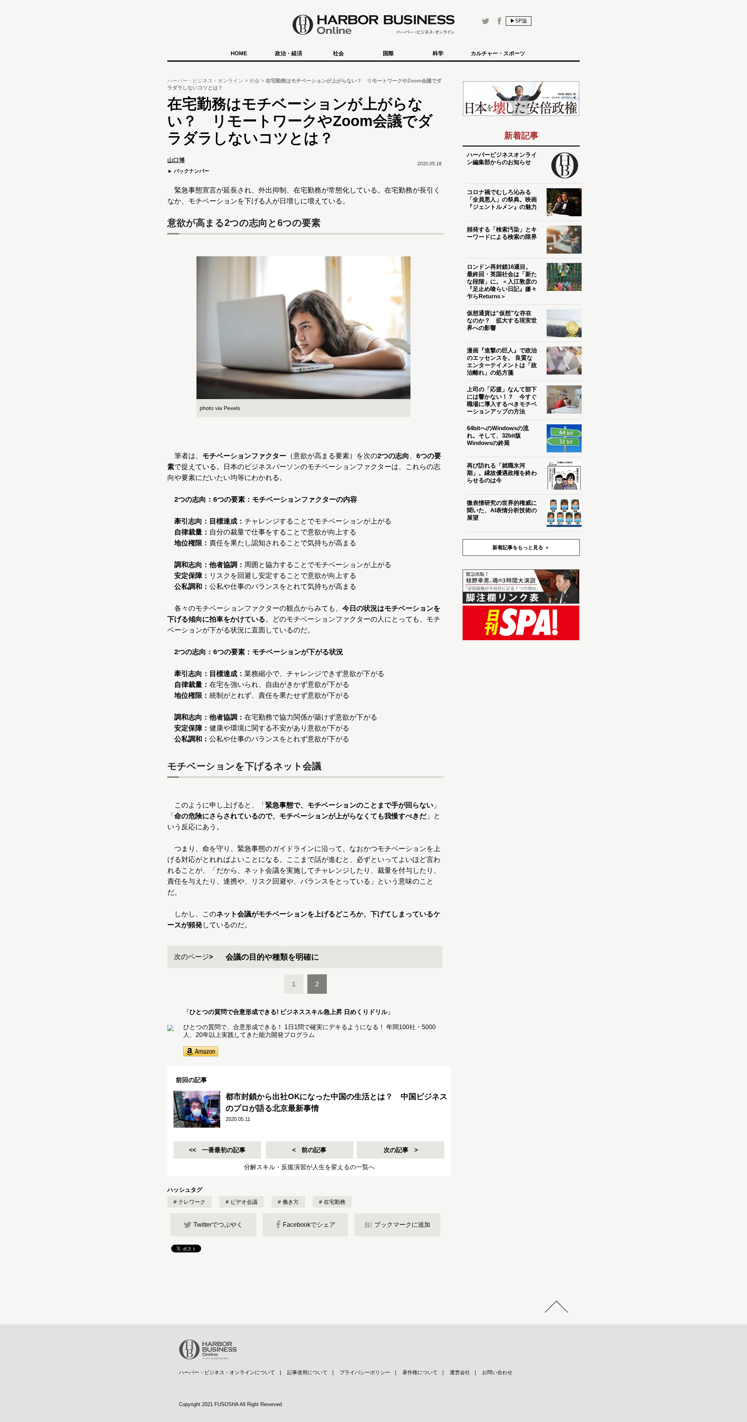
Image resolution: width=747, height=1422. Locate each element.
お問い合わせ (497, 1372)
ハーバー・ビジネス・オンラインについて (227, 1372)
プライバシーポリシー (365, 1372)
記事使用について (307, 1372)
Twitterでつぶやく (218, 1224)
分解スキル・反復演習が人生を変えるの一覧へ (309, 1167)
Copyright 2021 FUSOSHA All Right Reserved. (231, 1404)
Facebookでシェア (309, 1224)
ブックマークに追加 (397, 1225)
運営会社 (460, 1372)
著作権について (420, 1372)
